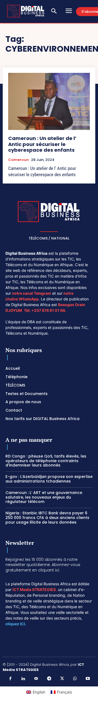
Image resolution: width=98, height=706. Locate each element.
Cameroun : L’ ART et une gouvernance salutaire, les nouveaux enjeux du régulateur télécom (43, 497)
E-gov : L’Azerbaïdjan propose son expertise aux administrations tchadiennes (49, 479)
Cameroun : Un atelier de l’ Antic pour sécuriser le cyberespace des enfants (42, 144)
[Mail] (36, 679)
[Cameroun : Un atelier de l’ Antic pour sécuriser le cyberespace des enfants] (49, 101)
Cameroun (18, 160)
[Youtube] (88, 679)
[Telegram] (49, 679)
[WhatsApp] (75, 679)
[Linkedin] (23, 679)
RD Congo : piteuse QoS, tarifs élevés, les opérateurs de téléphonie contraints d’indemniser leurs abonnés (45, 460)
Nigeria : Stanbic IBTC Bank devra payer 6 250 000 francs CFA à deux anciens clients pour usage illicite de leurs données (47, 517)
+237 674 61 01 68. (48, 310)
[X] (62, 679)
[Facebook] (10, 679)
